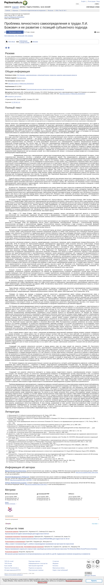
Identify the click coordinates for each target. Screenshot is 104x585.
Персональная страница (36, 570)
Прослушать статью (15, 32)
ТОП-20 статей (8, 561)
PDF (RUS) (11, 41)
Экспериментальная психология (34, 546)
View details (95, 523)
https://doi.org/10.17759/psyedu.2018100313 (21, 83)
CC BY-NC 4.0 (16, 102)
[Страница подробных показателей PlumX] (10, 509)
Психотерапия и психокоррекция (15, 541)
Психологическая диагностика (14, 546)
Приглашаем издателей (36, 565)
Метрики (35, 41)
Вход (98, 1)
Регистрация (92, 1)
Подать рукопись (33, 7)
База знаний (45, 7)
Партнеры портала (34, 561)
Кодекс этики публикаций (60, 570)
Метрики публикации (10, 503)
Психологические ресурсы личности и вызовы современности (45, 89)
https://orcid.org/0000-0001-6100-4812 (36, 484)
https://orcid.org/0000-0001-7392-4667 (21, 480)
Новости (7, 7)
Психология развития (11, 531)
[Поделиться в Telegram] (9, 48)
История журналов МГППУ (12, 570)
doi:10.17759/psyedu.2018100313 (14, 17)
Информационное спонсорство (38, 563)
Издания (15, 7)
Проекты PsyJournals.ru (11, 568)
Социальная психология (12, 536)
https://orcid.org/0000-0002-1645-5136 (87, 472)
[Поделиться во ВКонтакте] (6, 48)
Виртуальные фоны (59, 568)
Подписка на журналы (35, 568)
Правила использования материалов (13, 574)
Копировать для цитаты (14, 96)
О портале (56, 561)
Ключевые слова (93, 7)
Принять (94, 580)
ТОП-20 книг (8, 563)
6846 (98, 32)
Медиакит (55, 563)
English (83, 1)
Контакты (55, 565)
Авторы (23, 7)
